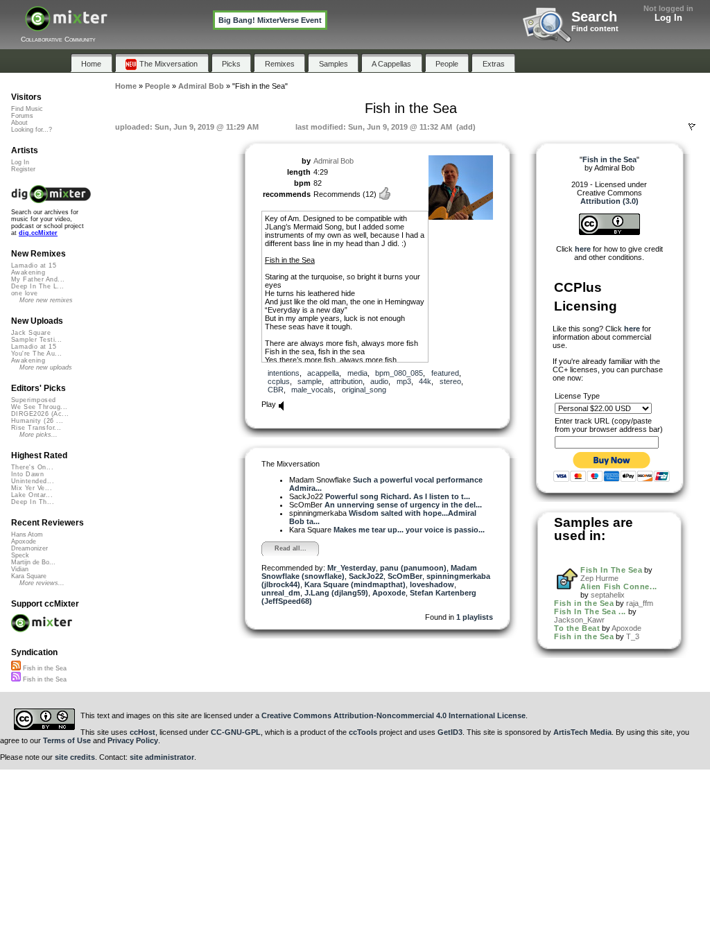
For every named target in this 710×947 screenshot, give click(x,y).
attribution (346, 381)
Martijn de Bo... (33, 562)
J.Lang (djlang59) (336, 593)
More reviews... (41, 583)
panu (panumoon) (413, 568)
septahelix (608, 595)
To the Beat (577, 628)
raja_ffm (639, 603)
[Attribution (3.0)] (609, 232)
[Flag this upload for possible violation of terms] (692, 127)
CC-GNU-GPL (236, 732)
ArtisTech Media (582, 732)
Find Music (27, 108)
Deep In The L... (37, 286)
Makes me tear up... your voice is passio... (409, 529)
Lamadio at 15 (33, 265)
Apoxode (389, 593)
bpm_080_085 (399, 373)
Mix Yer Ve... (31, 488)
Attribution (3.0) (609, 201)
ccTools (363, 732)
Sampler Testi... (36, 339)
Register (23, 169)
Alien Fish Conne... (618, 586)
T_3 (632, 636)
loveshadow (432, 584)
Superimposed (33, 400)
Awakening (28, 272)
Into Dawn (27, 474)
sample (309, 381)
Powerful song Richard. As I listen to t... (397, 496)
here (583, 249)
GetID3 (450, 732)
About (19, 122)
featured (445, 373)
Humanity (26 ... (37, 420)
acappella (323, 373)
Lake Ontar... (32, 495)
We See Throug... (39, 406)
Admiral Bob (333, 161)
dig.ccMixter (38, 232)
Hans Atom (27, 534)
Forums (22, 115)
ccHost (142, 732)
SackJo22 (366, 576)
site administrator (162, 757)
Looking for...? (31, 129)
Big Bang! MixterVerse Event (270, 20)
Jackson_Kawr (579, 620)
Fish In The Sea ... (589, 611)
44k (425, 381)
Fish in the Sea (584, 603)
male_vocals (312, 389)
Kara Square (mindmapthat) (355, 584)
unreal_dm (280, 593)
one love (24, 293)
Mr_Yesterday (351, 568)
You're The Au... (36, 353)
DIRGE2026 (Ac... (40, 413)
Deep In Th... (32, 501)
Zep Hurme (599, 578)
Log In (668, 17)
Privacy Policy (132, 740)
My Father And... (37, 279)
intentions (284, 373)
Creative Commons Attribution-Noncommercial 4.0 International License (393, 715)
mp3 (404, 381)
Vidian (19, 569)
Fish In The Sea (611, 570)
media (357, 373)
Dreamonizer (29, 548)
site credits (75, 757)
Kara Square (28, 576)
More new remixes (46, 300)
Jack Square (31, 332)
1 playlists (474, 617)
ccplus (279, 381)
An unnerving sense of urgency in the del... (403, 505)
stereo (450, 381)
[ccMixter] (66, 26)
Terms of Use (67, 740)
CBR (276, 389)
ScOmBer (405, 576)
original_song (364, 389)
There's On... (32, 467)
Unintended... (32, 481)
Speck (20, 555)
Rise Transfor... (36, 427)
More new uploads (45, 367)
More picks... (38, 434)
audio (379, 381)
